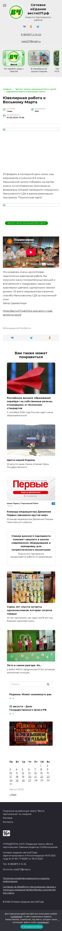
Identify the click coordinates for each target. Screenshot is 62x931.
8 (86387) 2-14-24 (31, 34)
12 (23, 773)
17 (11, 776)
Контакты (8, 822)
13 (29, 773)
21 (35, 776)
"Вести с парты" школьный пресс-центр (26, 223)
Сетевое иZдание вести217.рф (38, 9)
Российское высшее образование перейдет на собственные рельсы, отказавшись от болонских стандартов (30, 403)
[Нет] (58, 920)
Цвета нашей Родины (21, 460)
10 (11, 773)
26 (23, 780)
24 (11, 780)
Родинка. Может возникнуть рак (30, 694)
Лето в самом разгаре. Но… (24, 665)
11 (17, 773)
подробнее (16, 916)
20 (29, 776)
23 (48, 776)
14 (35, 773)
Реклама (7, 818)
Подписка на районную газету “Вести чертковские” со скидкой (23, 812)
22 (41, 776)
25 (17, 780)
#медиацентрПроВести (17, 328)
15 (41, 773)
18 (17, 776)
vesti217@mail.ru (31, 41)
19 (23, 776)
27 (29, 780)
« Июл (12, 794)
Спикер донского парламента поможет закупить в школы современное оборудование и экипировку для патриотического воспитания (31, 543)
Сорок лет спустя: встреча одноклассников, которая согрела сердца (29, 610)
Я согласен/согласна (32, 927)
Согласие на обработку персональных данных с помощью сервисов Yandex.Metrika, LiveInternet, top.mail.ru (29, 890)
